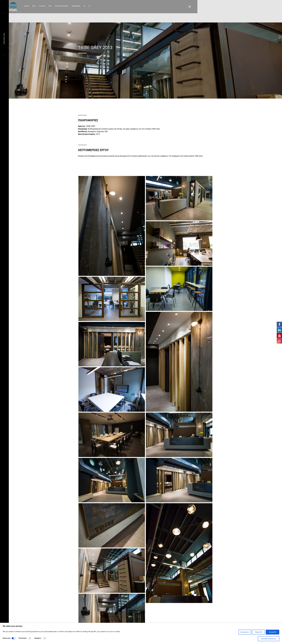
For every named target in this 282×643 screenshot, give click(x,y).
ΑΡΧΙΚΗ (26, 6)
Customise (244, 632)
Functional (22, 638)
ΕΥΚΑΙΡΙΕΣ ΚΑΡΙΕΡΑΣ (62, 6)
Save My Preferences (268, 639)
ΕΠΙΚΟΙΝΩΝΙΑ (76, 6)
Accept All (272, 632)
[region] (141, 633)
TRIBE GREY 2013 (4, 38)
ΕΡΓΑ (34, 6)
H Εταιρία (42, 6)
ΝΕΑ (50, 6)
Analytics (37, 638)
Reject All (258, 632)
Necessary (7, 638)
